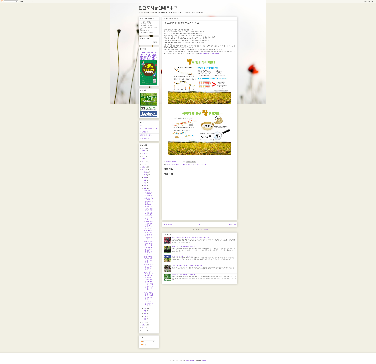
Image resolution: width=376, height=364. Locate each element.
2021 (144, 156)
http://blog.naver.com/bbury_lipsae (209, 53)
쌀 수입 (171, 164)
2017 (144, 167)
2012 (144, 330)
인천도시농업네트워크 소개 (148, 128)
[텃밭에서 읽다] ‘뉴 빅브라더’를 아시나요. (148, 243)
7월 (145, 185)
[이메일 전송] (183, 161)
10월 (145, 177)
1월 (145, 319)
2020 (144, 159)
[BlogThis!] (189, 162)
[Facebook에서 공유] (193, 162)
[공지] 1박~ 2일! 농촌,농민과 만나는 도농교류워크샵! (148, 251)
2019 (144, 161)
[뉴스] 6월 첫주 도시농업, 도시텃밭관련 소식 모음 (148, 274)
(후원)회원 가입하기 (146, 135)
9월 (145, 180)
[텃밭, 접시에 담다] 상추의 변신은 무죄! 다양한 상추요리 (148, 296)
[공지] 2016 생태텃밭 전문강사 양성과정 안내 (148, 259)
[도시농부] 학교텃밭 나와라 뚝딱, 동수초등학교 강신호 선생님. (148, 225)
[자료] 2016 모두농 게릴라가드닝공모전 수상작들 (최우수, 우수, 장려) (148, 235)
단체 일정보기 (144, 138)
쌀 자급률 (177, 164)
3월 (145, 313)
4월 (145, 311)
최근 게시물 (168, 224)
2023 (144, 151)
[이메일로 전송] (187, 162)
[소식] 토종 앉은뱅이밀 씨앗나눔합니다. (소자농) (148, 193)
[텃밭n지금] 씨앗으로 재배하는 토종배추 (183, 246)
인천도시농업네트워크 (158, 8)
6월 (145, 188)
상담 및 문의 (144, 132)
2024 (144, 148)
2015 (144, 322)
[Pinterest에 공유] (195, 162)
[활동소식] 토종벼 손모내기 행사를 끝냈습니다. (148, 267)
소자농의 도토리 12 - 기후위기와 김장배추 (184, 256)
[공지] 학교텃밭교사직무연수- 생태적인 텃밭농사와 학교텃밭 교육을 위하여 (148, 202)
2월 (145, 316)
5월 (145, 308)
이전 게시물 (232, 224)
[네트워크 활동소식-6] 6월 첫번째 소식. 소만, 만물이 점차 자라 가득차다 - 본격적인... (148, 284)
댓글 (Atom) (204, 229)
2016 (144, 170)
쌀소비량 (182, 164)
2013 (144, 328)
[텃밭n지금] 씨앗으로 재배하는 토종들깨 (183, 275)
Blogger (204, 360)
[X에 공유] (191, 162)
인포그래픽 (203, 164)
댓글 (144, 345)
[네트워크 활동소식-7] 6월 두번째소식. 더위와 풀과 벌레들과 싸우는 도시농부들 (148, 214)
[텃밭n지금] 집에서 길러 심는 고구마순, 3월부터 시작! (187, 265)
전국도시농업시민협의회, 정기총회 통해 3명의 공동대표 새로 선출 (191, 237)
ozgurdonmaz (190, 360)
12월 (145, 172)
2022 (144, 153)
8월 (145, 183)
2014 (144, 325)
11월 (145, 175)
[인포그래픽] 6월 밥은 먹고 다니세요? (148, 303)
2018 (144, 164)
